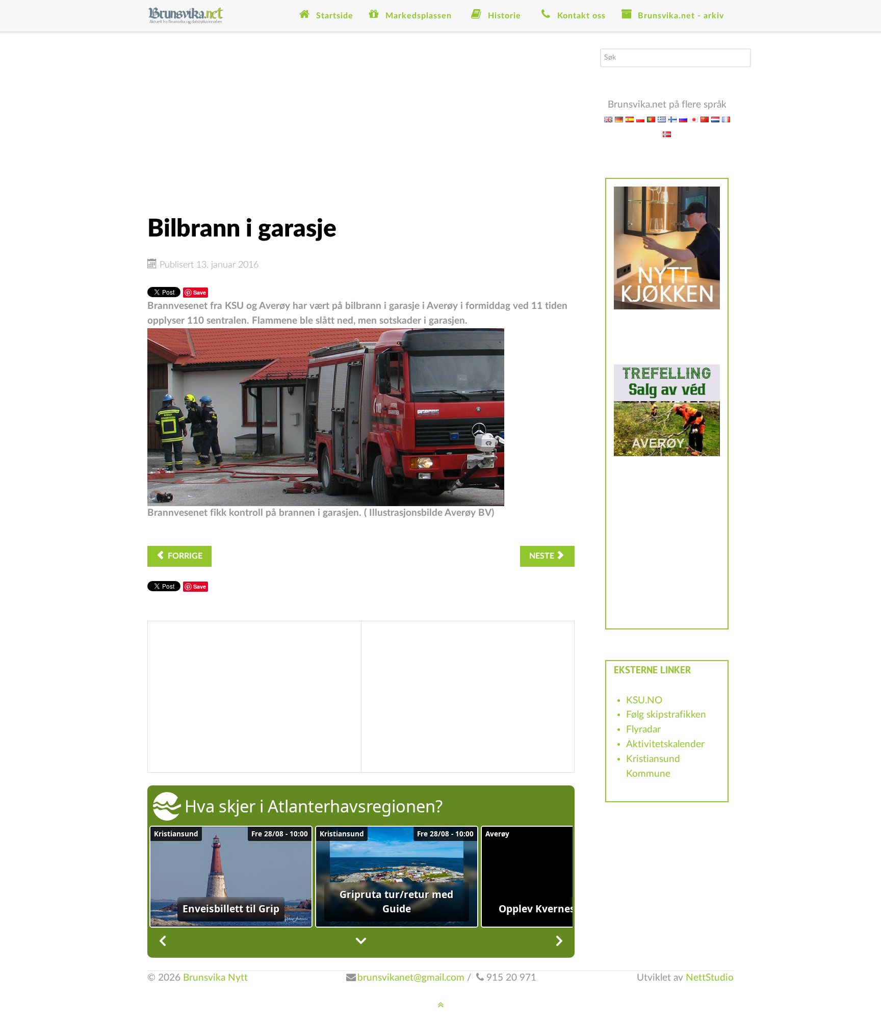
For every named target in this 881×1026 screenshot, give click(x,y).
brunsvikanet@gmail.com (410, 978)
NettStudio (710, 978)
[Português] (651, 119)
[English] (608, 119)
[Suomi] (672, 119)
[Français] (726, 119)
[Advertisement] (361, 119)
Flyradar (643, 729)
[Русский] (683, 119)
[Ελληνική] (662, 119)
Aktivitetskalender (665, 744)
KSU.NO (644, 700)
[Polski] (640, 119)
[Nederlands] (715, 119)
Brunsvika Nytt (215, 978)
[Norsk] (667, 134)
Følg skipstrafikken (666, 715)
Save (199, 292)
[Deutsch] (619, 119)
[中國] (705, 119)
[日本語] (694, 119)
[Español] (630, 119)
